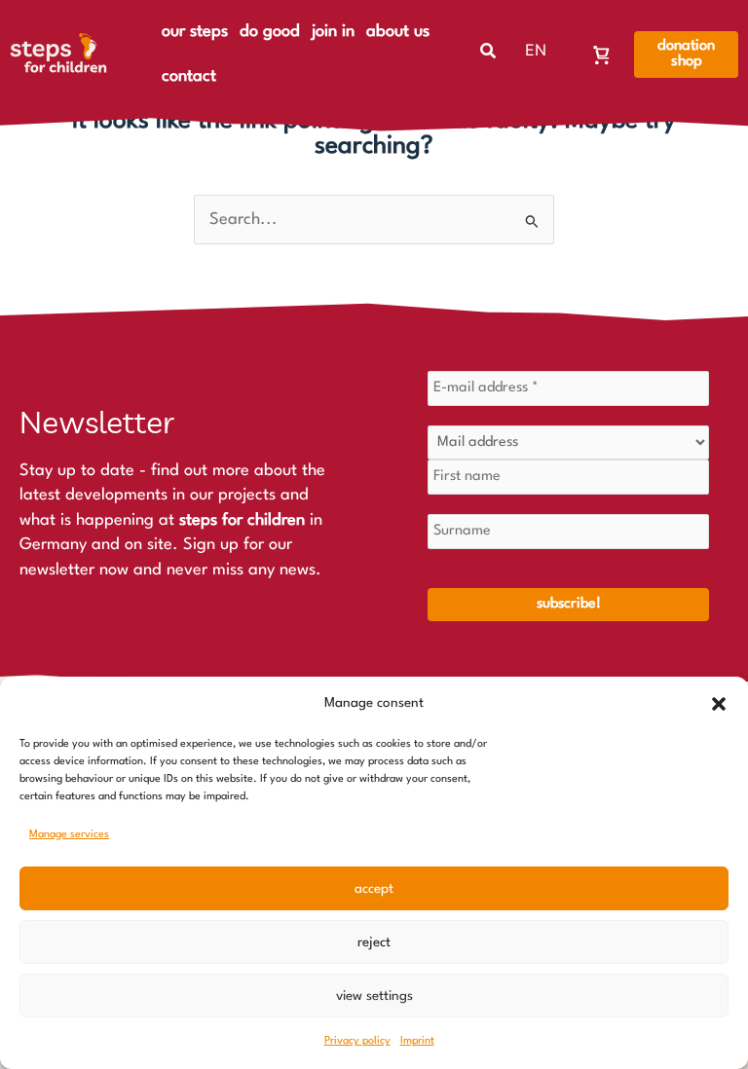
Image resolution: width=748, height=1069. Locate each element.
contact (189, 76)
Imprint (417, 1041)
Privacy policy (357, 1041)
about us (398, 31)
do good (270, 31)
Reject (374, 942)
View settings (374, 996)
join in (333, 31)
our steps (195, 31)
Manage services (69, 834)
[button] (719, 704)
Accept (374, 889)
